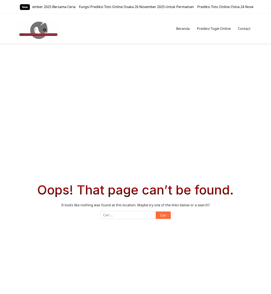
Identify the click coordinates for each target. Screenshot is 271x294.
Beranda (183, 28)
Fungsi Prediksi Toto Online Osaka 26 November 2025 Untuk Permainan (132, 6)
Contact (244, 28)
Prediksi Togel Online (214, 28)
